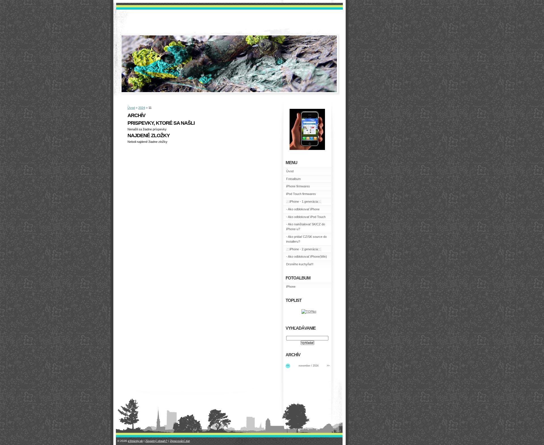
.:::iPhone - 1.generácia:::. (303, 201)
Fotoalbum (293, 179)
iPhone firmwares (298, 186)
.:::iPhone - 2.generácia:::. (303, 249)
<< (287, 365)
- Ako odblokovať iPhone (303, 209)
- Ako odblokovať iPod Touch (306, 217)
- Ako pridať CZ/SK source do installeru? (306, 239)
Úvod (131, 107)
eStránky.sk (135, 440)
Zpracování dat (180, 440)
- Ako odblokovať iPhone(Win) (306, 256)
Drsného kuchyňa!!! (299, 264)
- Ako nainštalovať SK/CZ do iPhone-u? (305, 226)
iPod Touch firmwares (301, 194)
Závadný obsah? (156, 440)
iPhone (291, 286)
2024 (141, 107)
